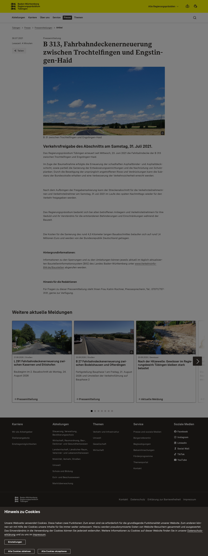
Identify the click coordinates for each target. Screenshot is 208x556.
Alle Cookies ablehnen (19, 551)
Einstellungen (15, 542)
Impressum (39, 534)
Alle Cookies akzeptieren (54, 551)
